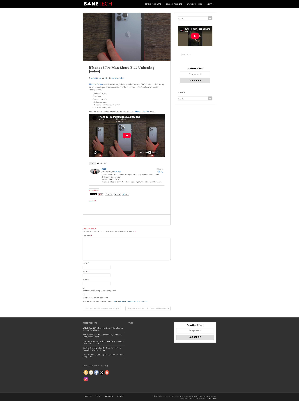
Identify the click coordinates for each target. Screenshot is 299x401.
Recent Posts (102, 163)
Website (86, 279)
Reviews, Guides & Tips (153, 4)
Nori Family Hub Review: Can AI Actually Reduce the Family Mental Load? (102, 335)
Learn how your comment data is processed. (130, 301)
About (209, 4)
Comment (87, 236)
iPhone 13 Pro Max (96, 84)
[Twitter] (161, 171)
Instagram (109, 396)
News (117, 78)
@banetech (186, 54)
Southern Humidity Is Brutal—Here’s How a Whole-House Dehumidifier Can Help (102, 349)
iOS (112, 78)
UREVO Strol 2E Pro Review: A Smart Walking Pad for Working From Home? (103, 329)
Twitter (98, 396)
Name (86, 263)
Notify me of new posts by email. (95, 297)
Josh (105, 78)
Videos (121, 78)
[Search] (210, 18)
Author (92, 163)
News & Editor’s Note (174, 4)
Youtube (120, 396)
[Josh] (95, 171)
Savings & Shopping (194, 4)
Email (85, 271)
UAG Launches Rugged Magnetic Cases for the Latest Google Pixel (103, 355)
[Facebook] (158, 171)
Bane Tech (117, 171)
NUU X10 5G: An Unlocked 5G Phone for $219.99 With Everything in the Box (103, 342)
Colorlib (197, 399)
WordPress (212, 399)
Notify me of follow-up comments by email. (99, 291)
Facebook (88, 396)
